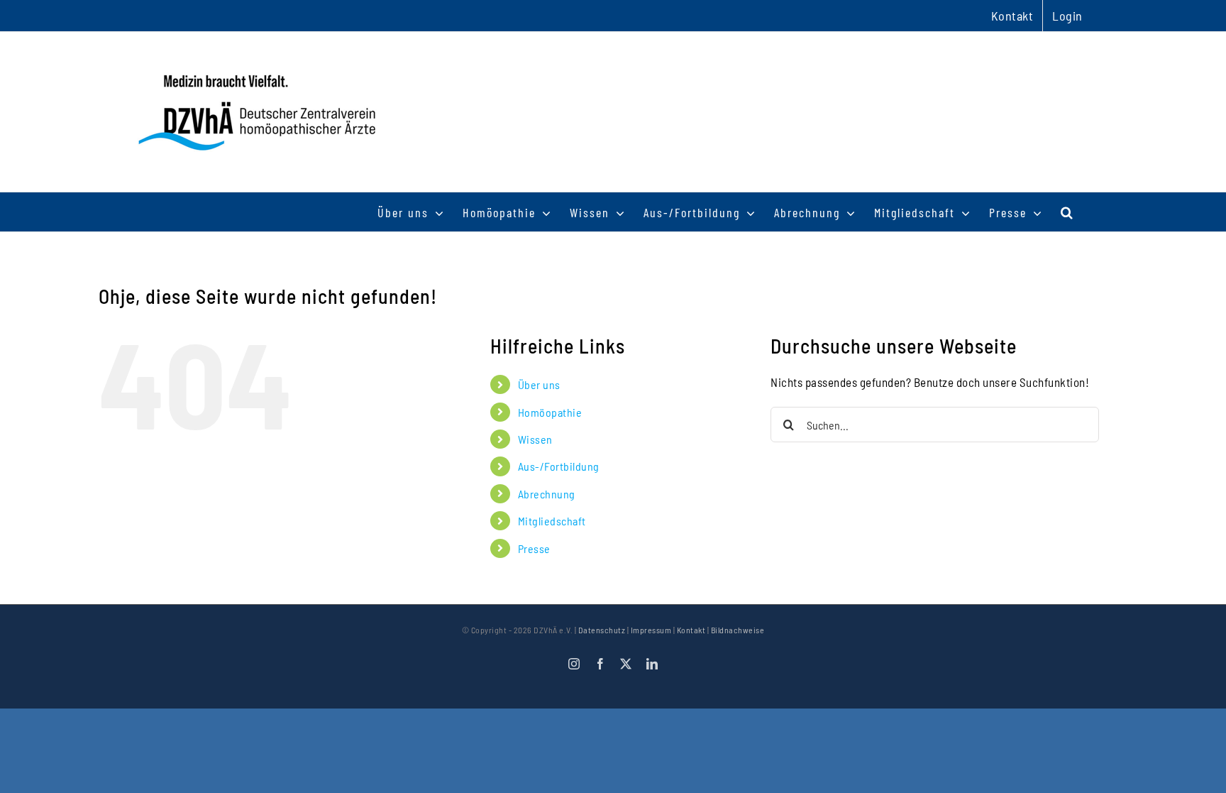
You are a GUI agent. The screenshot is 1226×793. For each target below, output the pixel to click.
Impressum (651, 630)
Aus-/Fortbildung (559, 466)
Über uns (539, 384)
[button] (1067, 211)
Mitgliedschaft (552, 520)
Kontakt (691, 630)
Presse (534, 548)
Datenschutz (602, 630)
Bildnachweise (738, 630)
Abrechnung (546, 494)
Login (1067, 15)
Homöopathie (550, 412)
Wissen (535, 439)
